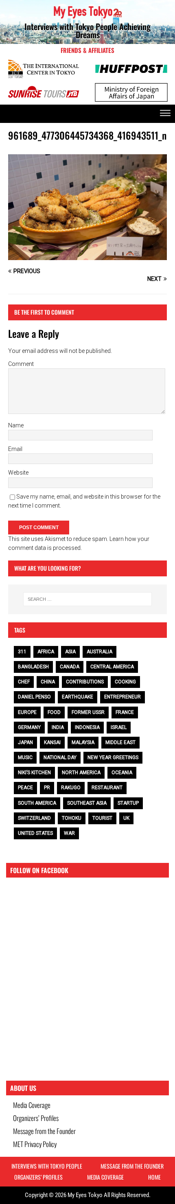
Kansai (52, 742)
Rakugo (71, 787)
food (54, 712)
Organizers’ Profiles (36, 1118)
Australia (99, 652)
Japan (25, 742)
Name (16, 425)
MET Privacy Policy (35, 1144)
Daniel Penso (34, 697)
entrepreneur (122, 697)
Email (15, 449)
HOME (154, 1177)
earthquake (77, 697)
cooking (125, 682)
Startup (128, 803)
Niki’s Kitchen (34, 772)
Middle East (120, 742)
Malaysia (83, 742)
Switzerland (34, 818)
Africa (45, 652)
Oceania (122, 772)
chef (24, 682)
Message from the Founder (44, 1131)
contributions (85, 682)
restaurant (107, 787)
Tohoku (71, 818)
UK (126, 818)
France (125, 712)
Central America (112, 667)
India (58, 727)
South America (37, 803)
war (69, 833)
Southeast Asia (87, 803)
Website (18, 472)
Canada (69, 667)
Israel (119, 727)
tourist (102, 818)
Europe (27, 712)
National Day (60, 757)
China (48, 682)
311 (22, 652)
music (25, 757)
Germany (29, 727)
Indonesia (87, 727)
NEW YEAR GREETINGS (113, 757)
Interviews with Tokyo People (46, 1166)
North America (81, 772)
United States (35, 833)
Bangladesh (33, 667)
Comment (21, 364)
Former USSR (88, 712)
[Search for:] (87, 599)
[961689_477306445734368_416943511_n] (87, 255)
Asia (70, 652)
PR (47, 787)
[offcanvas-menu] (165, 114)
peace (25, 787)
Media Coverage (31, 1105)
